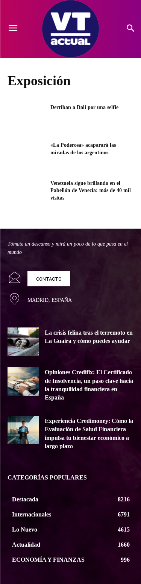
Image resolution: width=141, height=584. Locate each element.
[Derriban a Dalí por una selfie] (26, 117)
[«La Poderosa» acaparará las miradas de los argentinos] (26, 154)
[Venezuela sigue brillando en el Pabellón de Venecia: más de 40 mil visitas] (26, 193)
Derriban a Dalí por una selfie (84, 107)
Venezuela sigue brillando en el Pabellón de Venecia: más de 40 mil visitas (90, 190)
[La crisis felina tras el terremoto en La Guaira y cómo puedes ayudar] (23, 341)
